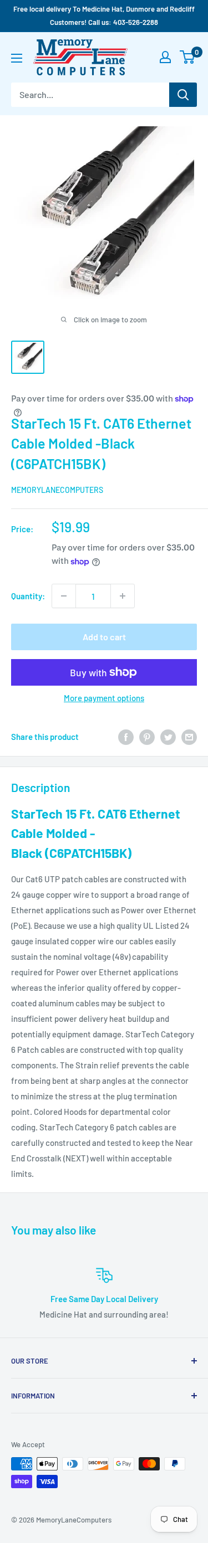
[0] (188, 57)
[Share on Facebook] (126, 736)
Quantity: (28, 596)
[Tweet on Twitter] (168, 736)
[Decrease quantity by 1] (63, 596)
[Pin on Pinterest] (147, 736)
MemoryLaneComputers (57, 490)
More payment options (104, 698)
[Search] (183, 95)
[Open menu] (16, 58)
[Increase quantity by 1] (122, 596)
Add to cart (104, 636)
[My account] (165, 57)
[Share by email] (189, 736)
